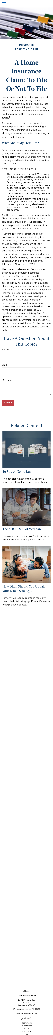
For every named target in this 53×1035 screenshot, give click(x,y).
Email (5, 365)
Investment (26, 1026)
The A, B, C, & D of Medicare (22, 529)
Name (5, 349)
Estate (26, 1029)
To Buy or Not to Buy (16, 471)
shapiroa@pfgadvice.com (26, 1013)
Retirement (26, 1023)
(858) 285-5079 (29, 995)
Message (7, 380)
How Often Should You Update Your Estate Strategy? (23, 588)
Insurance (26, 1031)
